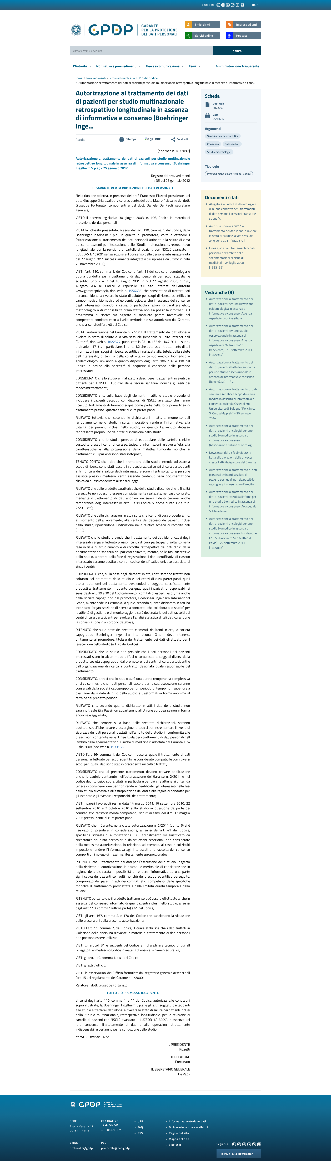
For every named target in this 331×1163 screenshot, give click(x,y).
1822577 (114, 341)
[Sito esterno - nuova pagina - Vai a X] (254, 1144)
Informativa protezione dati (187, 1121)
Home (78, 78)
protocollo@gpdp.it (83, 1148)
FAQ (140, 1127)
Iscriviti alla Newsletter (237, 1154)
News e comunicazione (163, 66)
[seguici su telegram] (232, 5)
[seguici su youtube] (228, 5)
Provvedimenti (96, 78)
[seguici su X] (237, 5)
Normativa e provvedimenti (116, 66)
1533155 (117, 746)
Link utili (175, 1145)
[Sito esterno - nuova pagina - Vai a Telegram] (249, 1144)
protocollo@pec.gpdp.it (117, 1148)
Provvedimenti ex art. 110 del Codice (134, 78)
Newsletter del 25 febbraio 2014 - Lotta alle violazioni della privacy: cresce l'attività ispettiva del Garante (232, 457)
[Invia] (237, 50)
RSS (140, 1133)
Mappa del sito (179, 1139)
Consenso (213, 144)
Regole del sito (179, 1133)
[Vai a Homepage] (96, 1108)
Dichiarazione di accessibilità (188, 1127)
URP (140, 1121)
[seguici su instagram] (223, 5)
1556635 (135, 290)
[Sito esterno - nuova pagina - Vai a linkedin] (234, 1144)
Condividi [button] (182, 139)
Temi (193, 66)
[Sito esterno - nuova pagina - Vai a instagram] (239, 1144)
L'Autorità (80, 66)
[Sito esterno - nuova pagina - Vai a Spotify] (259, 1144)
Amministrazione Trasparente (237, 66)
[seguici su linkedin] (218, 5)
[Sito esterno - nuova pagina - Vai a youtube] (244, 1144)
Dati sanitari (232, 144)
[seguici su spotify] (242, 5)
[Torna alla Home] (124, 29)
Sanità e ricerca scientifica (222, 136)
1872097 (218, 108)
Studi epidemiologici (219, 152)
